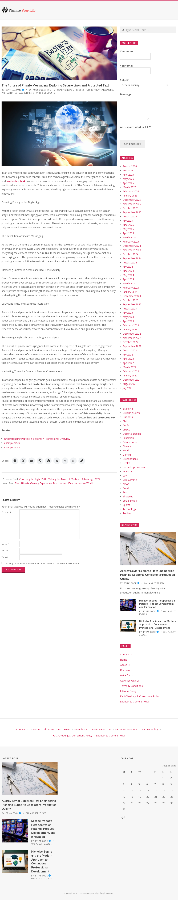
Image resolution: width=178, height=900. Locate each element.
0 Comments (48, 93)
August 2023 (130, 308)
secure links (25, 93)
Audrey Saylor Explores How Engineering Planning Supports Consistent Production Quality (147, 574)
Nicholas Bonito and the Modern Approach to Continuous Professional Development (157, 624)
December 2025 (132, 199)
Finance (127, 446)
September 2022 (132, 346)
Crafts (126, 425)
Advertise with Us (130, 680)
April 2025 (128, 233)
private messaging (103, 90)
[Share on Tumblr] (65, 460)
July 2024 (128, 266)
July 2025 (128, 220)
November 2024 (132, 250)
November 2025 (132, 204)
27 (147, 803)
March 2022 (129, 367)
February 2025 (131, 241)
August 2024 (130, 262)
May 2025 (128, 229)
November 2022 (132, 337)
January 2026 (130, 195)
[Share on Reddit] (56, 460)
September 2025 (132, 212)
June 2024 (128, 271)
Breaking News (64, 90)
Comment (7, 512)
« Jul (122, 817)
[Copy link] (81, 460)
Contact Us (126, 654)
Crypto (126, 429)
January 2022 (130, 375)
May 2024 (128, 275)
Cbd (125, 421)
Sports (126, 504)
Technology (129, 509)
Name (5, 544)
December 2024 (132, 245)
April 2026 (128, 183)
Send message (132, 143)
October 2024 (130, 254)
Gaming (127, 454)
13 (147, 790)
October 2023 (130, 300)
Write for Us (127, 675)
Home (123, 659)
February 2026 (131, 191)
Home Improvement (134, 467)
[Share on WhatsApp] (40, 460)
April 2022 (128, 363)
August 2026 (130, 166)
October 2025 (130, 208)
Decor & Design (132, 433)
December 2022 (132, 333)
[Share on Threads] (73, 460)
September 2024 (132, 258)
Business (128, 417)
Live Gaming (130, 479)
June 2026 (128, 174)
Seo (125, 492)
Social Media (130, 500)
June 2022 (128, 358)
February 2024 (131, 287)
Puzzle (126, 488)
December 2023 (132, 296)
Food (126, 450)
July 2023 (128, 312)
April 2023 (128, 321)
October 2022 (130, 342)
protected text (10, 93)
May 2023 (128, 317)
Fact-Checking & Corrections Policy (140, 696)
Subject (125, 80)
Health (126, 463)
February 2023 (131, 325)
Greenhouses (130, 458)
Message (126, 94)
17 (124, 796)
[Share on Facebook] (15, 460)
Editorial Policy (128, 691)
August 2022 (130, 350)
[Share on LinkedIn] (31, 460)
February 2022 (131, 371)
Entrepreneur (130, 442)
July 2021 (128, 388)
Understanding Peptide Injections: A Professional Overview (37, 438)
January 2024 (130, 291)
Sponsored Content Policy (134, 701)
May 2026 (128, 178)
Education (128, 438)
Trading (127, 513)
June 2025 (128, 224)
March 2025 (129, 237)
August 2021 (130, 383)
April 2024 (128, 279)
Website (5, 557)
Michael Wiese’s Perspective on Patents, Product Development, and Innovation (157, 603)
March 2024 (129, 283)
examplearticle (12, 443)
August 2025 (130, 216)
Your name (127, 51)
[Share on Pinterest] (48, 460)
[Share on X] (23, 460)
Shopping (128, 496)
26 (139, 803)
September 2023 (132, 304)
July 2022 (128, 354)
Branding (128, 408)
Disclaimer (126, 670)
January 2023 (130, 329)
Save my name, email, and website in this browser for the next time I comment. (42, 563)
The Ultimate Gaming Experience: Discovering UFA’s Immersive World (54, 483)
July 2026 (128, 170)
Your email (126, 65)
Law (125, 475)
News (126, 484)
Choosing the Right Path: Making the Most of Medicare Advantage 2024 (59, 479)
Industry (127, 471)
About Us (125, 665)
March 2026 (129, 187)
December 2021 (132, 379)
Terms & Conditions (131, 685)
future (89, 90)
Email (5, 550)
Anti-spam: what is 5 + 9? (136, 127)
